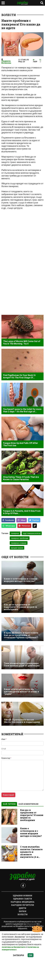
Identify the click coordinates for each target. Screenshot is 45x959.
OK (30, 955)
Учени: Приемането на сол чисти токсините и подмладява (22, 721)
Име (3, 739)
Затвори (18, 955)
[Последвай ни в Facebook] (23, 885)
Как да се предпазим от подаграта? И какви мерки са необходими (20, 606)
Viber (23, 520)
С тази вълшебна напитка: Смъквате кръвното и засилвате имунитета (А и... (31, 851)
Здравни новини (22, 895)
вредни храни (17, 548)
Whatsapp (10, 525)
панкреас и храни (18, 543)
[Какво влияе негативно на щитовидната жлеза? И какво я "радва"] (22, 685)
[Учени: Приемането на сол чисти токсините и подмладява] (22, 714)
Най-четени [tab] (9, 804)
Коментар (6, 758)
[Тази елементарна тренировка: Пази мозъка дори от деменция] (22, 657)
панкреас (15, 533)
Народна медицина (22, 902)
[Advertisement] (22, 245)
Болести (8, 15)
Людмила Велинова (6, 62)
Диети (22, 908)
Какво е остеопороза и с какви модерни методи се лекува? (20, 580)
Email (3, 749)
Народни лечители (22, 905)
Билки (22, 911)
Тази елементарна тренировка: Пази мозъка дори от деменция (21, 664)
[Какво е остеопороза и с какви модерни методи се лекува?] (22, 573)
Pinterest (26, 525)
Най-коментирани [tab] (28, 804)
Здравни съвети (22, 898)
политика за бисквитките (14, 947)
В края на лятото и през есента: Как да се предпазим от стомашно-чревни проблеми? (21, 635)
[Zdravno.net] (23, 876)
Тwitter (35, 520)
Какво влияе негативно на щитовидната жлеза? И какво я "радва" (21, 691)
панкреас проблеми (19, 538)
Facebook (9, 520)
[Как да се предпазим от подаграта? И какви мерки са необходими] (22, 601)
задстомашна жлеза (32, 533)
